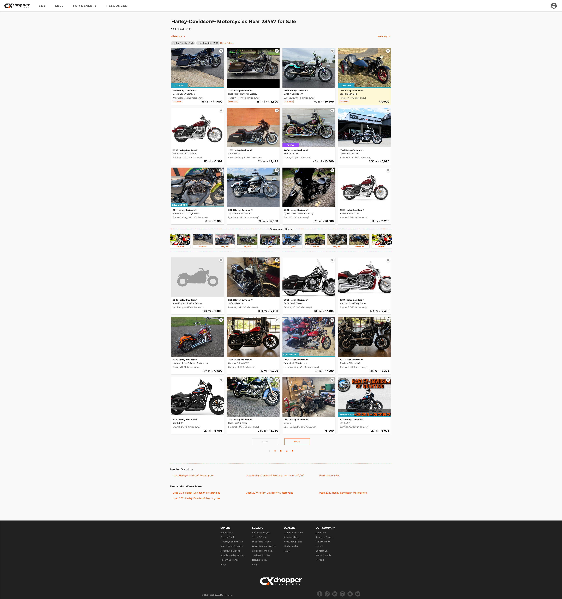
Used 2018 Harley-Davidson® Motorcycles (196, 492)
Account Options (293, 541)
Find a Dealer (291, 546)
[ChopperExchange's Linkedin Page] (334, 594)
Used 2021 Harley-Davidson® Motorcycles (196, 498)
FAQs (223, 564)
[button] (182, 43)
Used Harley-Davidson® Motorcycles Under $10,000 (275, 475)
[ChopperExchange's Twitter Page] (350, 594)
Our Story (321, 532)
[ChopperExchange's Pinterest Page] (327, 594)
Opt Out (320, 546)
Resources (116, 5)
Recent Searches (229, 560)
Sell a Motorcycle (261, 532)
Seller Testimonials (262, 550)
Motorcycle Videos (230, 550)
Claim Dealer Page (293, 532)
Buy (42, 5)
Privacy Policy (323, 541)
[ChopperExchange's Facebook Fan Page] (319, 594)
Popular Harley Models (232, 555)
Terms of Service (324, 537)
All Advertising (291, 537)
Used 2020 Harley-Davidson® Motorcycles (343, 492)
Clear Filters (226, 43)
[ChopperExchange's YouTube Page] (357, 594)
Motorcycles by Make (231, 546)
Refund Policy (259, 560)
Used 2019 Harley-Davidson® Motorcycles (269, 492)
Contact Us (321, 550)
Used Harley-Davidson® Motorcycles (193, 475)
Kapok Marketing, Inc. (223, 595)
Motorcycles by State (231, 541)
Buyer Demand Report (264, 546)
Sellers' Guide (259, 537)
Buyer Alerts (227, 532)
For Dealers (85, 5)
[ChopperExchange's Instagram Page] (342, 594)
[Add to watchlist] (221, 51)
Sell (59, 5)
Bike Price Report (261, 541)
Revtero (320, 560)
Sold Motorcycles (261, 555)
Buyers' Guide (227, 537)
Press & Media (323, 555)
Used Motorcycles (329, 475)
